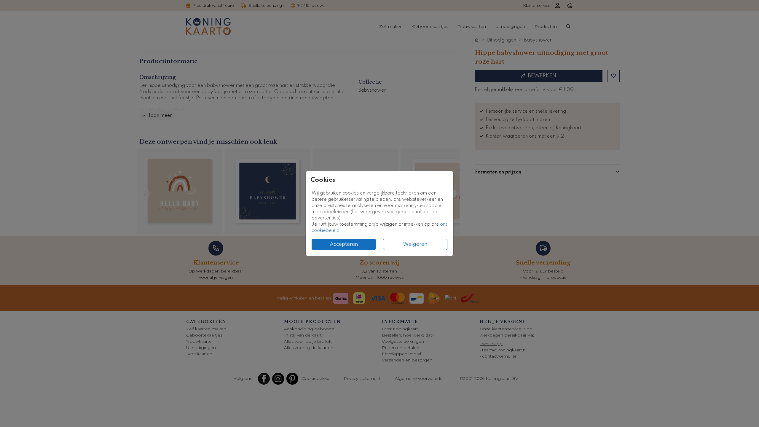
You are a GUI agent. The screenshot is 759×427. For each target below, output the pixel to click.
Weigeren (415, 244)
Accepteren (344, 244)
